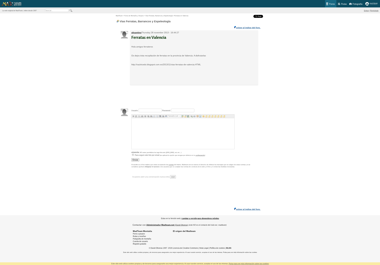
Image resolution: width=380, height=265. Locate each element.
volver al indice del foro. (248, 27)
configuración (200, 155)
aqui (173, 177)
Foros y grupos (139, 234)
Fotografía (357, 4)
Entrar (366, 11)
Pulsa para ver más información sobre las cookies (240, 252)
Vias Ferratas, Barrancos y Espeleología (159, 15)
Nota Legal (204, 248)
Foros (332, 4)
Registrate (374, 11)
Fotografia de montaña (142, 239)
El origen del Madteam (184, 231)
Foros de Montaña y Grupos (134, 15)
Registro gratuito (139, 244)
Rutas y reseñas (139, 236)
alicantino (136, 32)
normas (171, 164)
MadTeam (119, 15)
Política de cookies (217, 248)
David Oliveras (157, 248)
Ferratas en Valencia (148, 37)
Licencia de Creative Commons (185, 248)
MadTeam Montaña (142, 231)
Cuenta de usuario (140, 241)
